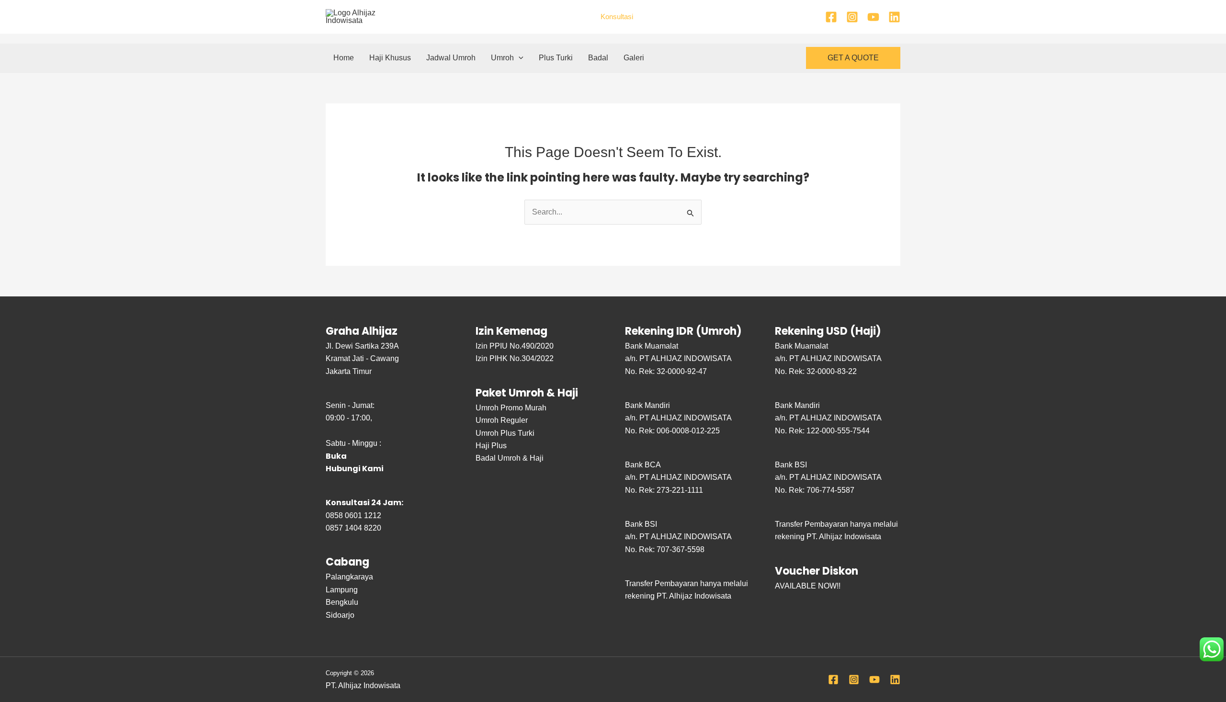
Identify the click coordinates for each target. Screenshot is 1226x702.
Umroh (502, 58)
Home (343, 58)
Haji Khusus (390, 58)
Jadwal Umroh (451, 58)
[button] (518, 58)
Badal (598, 58)
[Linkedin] (894, 17)
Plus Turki (556, 58)
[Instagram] (852, 17)
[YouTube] (873, 17)
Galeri (634, 58)
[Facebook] (831, 17)
